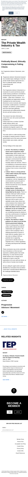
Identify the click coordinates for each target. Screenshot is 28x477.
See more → (4, 316)
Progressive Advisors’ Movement (10, 306)
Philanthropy (6, 295)
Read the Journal (7, 280)
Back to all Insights (10, 329)
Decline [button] (16, 13)
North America (7, 52)
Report (3, 39)
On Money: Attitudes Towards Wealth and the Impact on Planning (13, 356)
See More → (7, 379)
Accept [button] (11, 13)
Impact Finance (7, 291)
